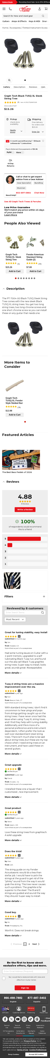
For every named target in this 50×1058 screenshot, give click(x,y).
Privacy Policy (30, 1041)
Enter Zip (35, 132)
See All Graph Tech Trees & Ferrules (22, 201)
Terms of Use (22, 1050)
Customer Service (19, 1013)
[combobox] (15, 619)
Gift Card (5, 1013)
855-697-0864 (23, 193)
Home (5, 28)
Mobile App (44, 1013)
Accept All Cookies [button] (36, 1054)
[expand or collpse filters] (44, 596)
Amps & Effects (19, 21)
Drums (45, 21)
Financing (31, 1013)
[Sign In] (40, 9)
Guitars (5, 21)
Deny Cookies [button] (13, 1054)
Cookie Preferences (37, 1050)
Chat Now (39, 193)
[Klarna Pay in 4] (19, 152)
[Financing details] (43, 141)
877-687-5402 (37, 998)
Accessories (15, 28)
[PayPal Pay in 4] (10, 152)
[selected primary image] (25, 53)
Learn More (10, 215)
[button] (25, 289)
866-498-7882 (13, 998)
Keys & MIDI (34, 21)
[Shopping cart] (46, 9)
